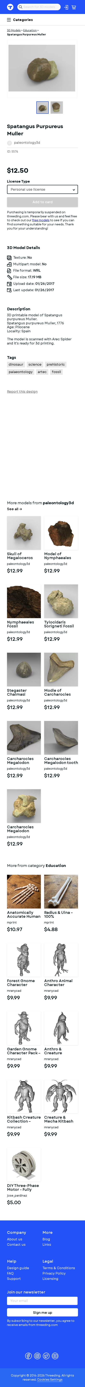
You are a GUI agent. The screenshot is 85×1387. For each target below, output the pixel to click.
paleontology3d (27, 142)
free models (41, 220)
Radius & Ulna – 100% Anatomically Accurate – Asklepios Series (60, 915)
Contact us (16, 1244)
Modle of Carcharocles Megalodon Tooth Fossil (57, 693)
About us (14, 1239)
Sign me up (42, 1312)
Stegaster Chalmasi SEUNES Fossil (20, 693)
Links (46, 1244)
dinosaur (16, 364)
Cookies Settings (50, 1380)
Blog (46, 1239)
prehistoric (56, 364)
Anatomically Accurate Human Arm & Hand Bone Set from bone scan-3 (23, 915)
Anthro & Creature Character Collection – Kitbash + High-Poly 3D (59, 1051)
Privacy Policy (54, 1273)
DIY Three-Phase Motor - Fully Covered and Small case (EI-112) (23, 1188)
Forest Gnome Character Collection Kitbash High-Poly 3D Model (21, 983)
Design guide (18, 1268)
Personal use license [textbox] (28, 189)
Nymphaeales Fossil (20, 624)
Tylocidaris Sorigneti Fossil (59, 624)
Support (14, 1278)
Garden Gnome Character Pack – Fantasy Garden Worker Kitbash (23, 1051)
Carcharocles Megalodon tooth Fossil (61, 761)
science (34, 364)
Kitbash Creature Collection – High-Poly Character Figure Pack (24, 1120)
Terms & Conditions (58, 1268)
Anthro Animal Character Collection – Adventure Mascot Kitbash (59, 983)
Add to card (43, 202)
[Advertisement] (42, 446)
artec (42, 372)
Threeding (10, 7)
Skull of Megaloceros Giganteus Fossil (23, 556)
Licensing (50, 1278)
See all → (14, 509)
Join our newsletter (26, 1292)
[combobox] (42, 189)
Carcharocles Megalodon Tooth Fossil (20, 761)
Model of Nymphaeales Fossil (57, 556)
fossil (56, 372)
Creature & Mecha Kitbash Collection (58, 1120)
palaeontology (21, 372)
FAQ (10, 1273)
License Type (18, 181)
